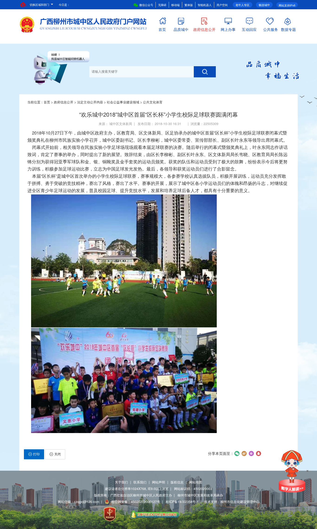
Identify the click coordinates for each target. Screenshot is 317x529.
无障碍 (162, 5)
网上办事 (228, 28)
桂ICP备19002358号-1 (182, 501)
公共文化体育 (152, 102)
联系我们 (139, 482)
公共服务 (270, 28)
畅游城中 (264, 5)
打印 (36, 454)
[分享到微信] (237, 453)
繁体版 (188, 5)
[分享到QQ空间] (251, 453)
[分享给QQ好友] (258, 453)
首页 (162, 28)
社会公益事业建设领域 (123, 102)
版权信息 (177, 482)
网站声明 (158, 482)
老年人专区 (242, 5)
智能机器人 (205, 5)
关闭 (57, 454)
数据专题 (288, 28)
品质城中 (181, 28)
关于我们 (121, 482)
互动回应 (249, 28)
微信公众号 (146, 5)
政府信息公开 (204, 28)
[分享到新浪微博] (244, 453)
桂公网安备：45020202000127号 (135, 501)
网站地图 (195, 482)
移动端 (175, 5)
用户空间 (222, 5)
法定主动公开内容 (90, 102)
